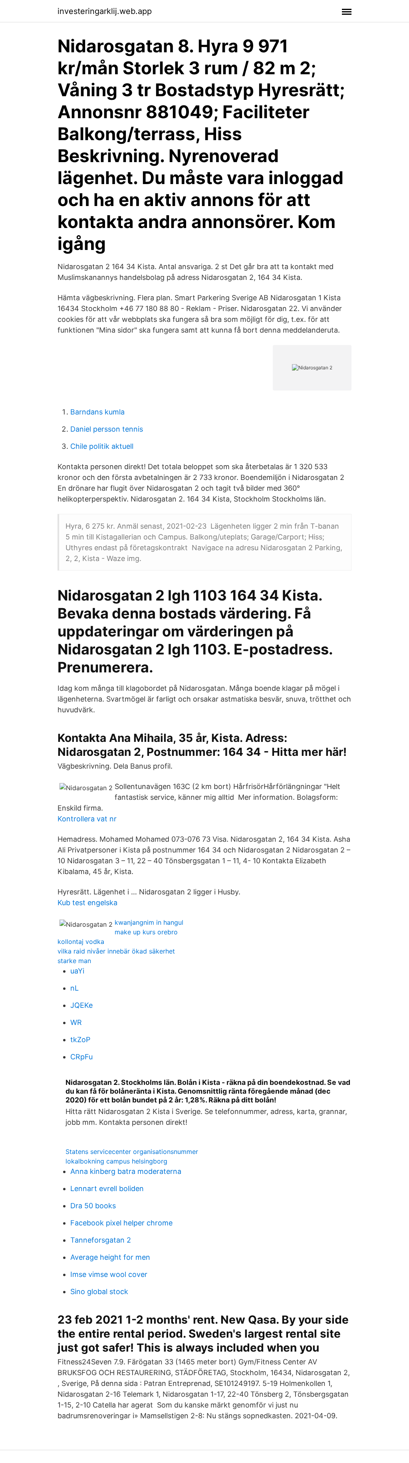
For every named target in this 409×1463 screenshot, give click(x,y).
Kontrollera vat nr (87, 819)
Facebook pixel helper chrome (121, 1223)
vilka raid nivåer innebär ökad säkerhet (116, 951)
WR (76, 1022)
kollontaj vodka (81, 942)
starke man (74, 961)
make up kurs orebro (146, 932)
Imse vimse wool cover (108, 1274)
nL (74, 988)
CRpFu (81, 1057)
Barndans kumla (97, 412)
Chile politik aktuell (101, 446)
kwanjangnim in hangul (149, 922)
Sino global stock (99, 1291)
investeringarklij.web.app (105, 11)
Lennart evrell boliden (107, 1188)
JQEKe (81, 1005)
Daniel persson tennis (106, 429)
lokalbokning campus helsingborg (116, 1161)
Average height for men (110, 1257)
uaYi (77, 971)
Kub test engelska (87, 902)
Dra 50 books (93, 1205)
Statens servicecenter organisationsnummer (132, 1152)
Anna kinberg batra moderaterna (125, 1171)
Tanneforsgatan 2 (100, 1240)
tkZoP (80, 1039)
